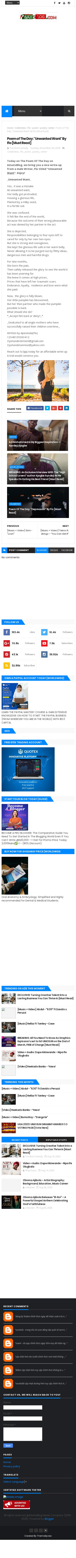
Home (10, 127)
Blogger (49, 1519)
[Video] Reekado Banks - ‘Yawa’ (36, 1066)
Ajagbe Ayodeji (17, 467)
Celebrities (20, 127)
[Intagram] (36, 1530)
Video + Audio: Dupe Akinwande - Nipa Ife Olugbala (42, 1053)
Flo (29, 127)
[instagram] (69, 3)
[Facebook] (31, 1530)
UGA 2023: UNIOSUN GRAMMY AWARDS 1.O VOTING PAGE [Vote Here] (42, 1126)
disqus (54, 550)
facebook (67, 550)
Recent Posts (20, 1140)
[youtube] (64, 3)
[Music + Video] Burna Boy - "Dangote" (25, 1117)
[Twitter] (41, 1530)
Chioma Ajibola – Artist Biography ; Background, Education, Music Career (45, 1181)
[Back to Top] (46, 1530)
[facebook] (55, 3)
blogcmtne (21, 1313)
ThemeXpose (44, 1535)
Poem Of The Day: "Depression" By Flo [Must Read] (35, 510)
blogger (42, 550)
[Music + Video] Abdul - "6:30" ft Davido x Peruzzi (42, 1011)
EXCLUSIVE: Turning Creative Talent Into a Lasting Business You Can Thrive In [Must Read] (45, 996)
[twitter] (59, 3)
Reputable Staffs (56, 1140)
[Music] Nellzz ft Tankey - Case (36, 1023)
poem (35, 127)
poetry (43, 127)
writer (51, 127)
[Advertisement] (38, 64)
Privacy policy (11, 1466)
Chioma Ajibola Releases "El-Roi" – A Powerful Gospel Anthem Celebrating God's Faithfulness (45, 1200)
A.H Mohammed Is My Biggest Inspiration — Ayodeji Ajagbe (35, 443)
